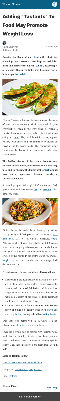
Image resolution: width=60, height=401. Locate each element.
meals (16, 137)
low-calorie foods (19, 325)
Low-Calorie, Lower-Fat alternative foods (22, 362)
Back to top (52, 387)
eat (41, 65)
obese (54, 238)
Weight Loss (35, 369)
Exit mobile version (30, 396)
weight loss (8, 260)
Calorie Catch (21, 369)
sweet (46, 169)
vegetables (16, 313)
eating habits (49, 314)
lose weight (20, 74)
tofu (51, 309)
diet (35, 189)
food (37, 57)
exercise (47, 189)
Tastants (13, 376)
